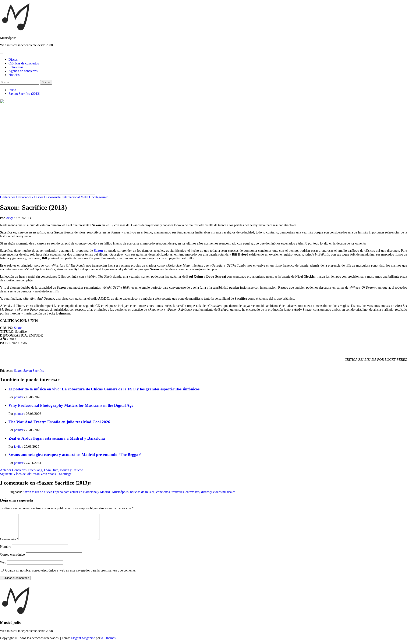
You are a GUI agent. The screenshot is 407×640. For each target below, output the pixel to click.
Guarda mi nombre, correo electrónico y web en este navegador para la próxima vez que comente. (70, 570)
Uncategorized (99, 197)
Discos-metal (52, 197)
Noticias (14, 75)
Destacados (7, 197)
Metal (84, 197)
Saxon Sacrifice (33, 370)
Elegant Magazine (83, 638)
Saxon (98, 250)
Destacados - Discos (29, 197)
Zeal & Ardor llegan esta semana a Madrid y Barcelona (56, 438)
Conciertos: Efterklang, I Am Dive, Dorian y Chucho (41, 470)
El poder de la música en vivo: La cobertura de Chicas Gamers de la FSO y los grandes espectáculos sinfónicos (103, 389)
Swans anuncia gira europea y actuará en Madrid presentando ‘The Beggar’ (74, 454)
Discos (13, 59)
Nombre (5, 546)
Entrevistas (15, 67)
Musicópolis (8, 38)
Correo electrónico (12, 554)
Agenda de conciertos (23, 71)
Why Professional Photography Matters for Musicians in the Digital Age (70, 405)
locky (10, 218)
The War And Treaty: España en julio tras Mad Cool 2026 (59, 422)
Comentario (9, 539)
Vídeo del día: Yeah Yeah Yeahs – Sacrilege (35, 474)
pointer (19, 397)
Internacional (71, 197)
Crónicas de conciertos (23, 63)
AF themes (108, 638)
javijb (18, 446)
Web (3, 562)
